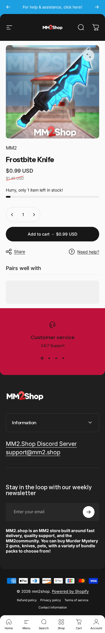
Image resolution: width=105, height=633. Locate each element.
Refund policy (27, 600)
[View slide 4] (63, 358)
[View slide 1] (42, 358)
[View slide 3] (56, 358)
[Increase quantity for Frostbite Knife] (34, 214)
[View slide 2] (49, 358)
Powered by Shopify (70, 591)
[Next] (96, 7)
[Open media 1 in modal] (88, 56)
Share (19, 251)
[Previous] (8, 7)
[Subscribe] (88, 512)
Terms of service (76, 600)
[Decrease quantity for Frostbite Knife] (12, 214)
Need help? (88, 251)
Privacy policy (50, 600)
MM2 (11, 148)
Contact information (52, 607)
